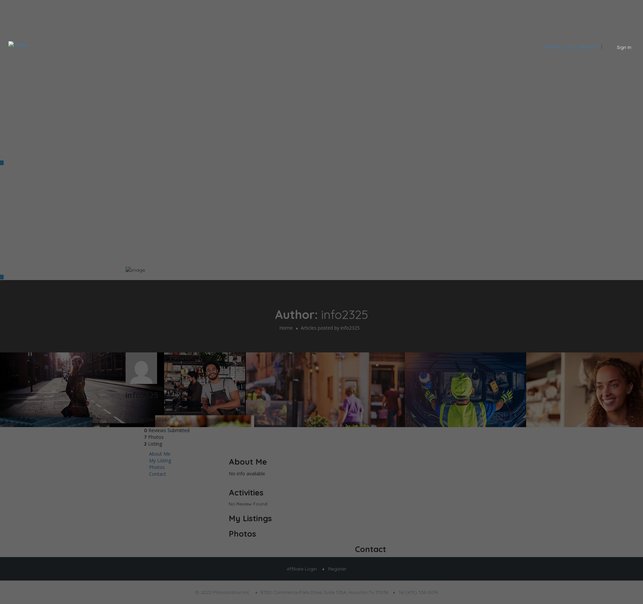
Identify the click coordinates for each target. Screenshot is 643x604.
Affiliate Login (558, 47)
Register (588, 47)
